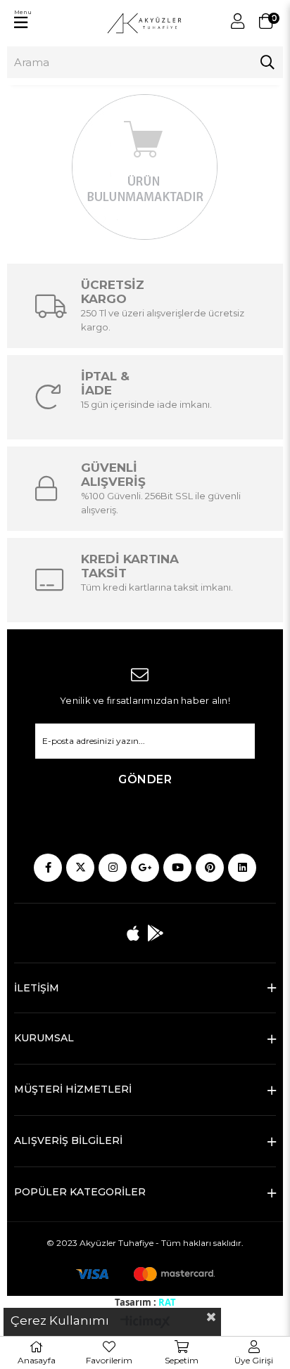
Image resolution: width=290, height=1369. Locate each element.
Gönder (145, 779)
